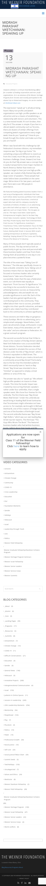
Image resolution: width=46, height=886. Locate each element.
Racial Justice (9, 745)
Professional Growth (12, 740)
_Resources (8, 631)
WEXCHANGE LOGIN (26, 6)
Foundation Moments (12, 506)
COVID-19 (8, 487)
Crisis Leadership (10, 492)
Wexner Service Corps (12, 571)
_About (7, 606)
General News (9, 670)
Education (8, 497)
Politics (7, 538)
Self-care (7, 750)
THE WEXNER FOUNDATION (22, 875)
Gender (7, 510)
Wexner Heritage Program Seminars (17, 557)
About (21, 867)
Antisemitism (9, 473)
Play (5, 720)
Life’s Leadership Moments (14, 705)
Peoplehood (8, 715)
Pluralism (8, 725)
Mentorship (8, 710)
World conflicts (10, 827)
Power (6, 735)
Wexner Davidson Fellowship (15, 784)
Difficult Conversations (12, 656)
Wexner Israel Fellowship (13, 562)
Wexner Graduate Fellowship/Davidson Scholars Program (22, 551)
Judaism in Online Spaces (14, 695)
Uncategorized (9, 769)
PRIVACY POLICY (24, 878)
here (16, 446)
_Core (6, 616)
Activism (7, 469)
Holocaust (8, 520)
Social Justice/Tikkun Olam (14, 755)
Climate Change (10, 478)
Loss (6, 534)
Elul (5, 501)
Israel (6, 524)
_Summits (8, 636)
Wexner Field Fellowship (13, 543)
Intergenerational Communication (17, 685)
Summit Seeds (9, 759)
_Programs (8, 626)
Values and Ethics (11, 774)
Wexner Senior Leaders (13, 566)
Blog (3, 867)
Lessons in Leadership (12, 700)
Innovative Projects (11, 84)
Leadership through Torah (14, 529)
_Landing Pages (10, 621)
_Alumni (7, 611)
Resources (8, 867)
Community (8, 483)
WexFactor (8, 779)
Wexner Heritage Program (14, 807)
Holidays (7, 515)
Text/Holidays (9, 764)
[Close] (40, 432)
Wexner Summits (10, 575)
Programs (15, 867)
